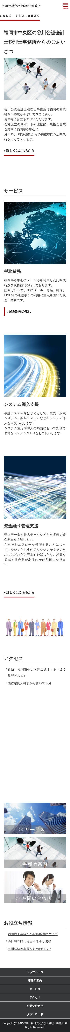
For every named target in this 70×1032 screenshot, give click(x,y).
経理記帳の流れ (20, 311)
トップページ (35, 972)
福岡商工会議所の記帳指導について (33, 934)
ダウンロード (35, 1014)
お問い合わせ (35, 1005)
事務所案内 (35, 980)
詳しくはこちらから (20, 150)
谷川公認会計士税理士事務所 (21, 6)
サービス (35, 989)
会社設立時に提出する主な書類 (29, 941)
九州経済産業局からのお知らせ (29, 949)
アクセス (35, 997)
